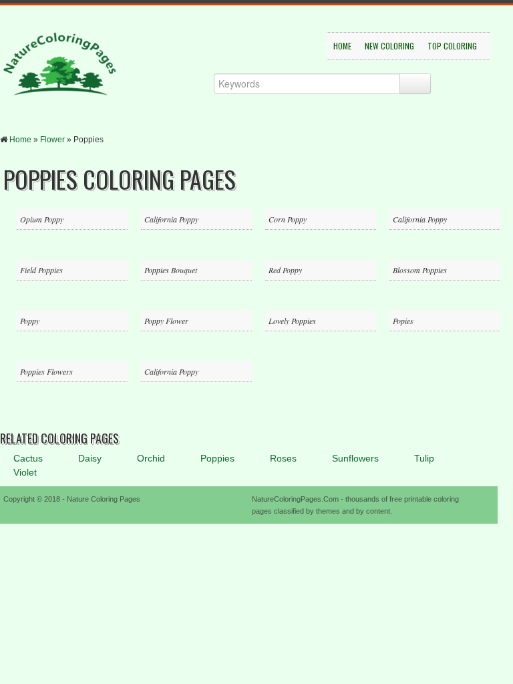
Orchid (151, 458)
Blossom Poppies (420, 270)
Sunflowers (355, 458)
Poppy (29, 320)
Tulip (424, 458)
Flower (52, 139)
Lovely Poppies (292, 320)
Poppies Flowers (46, 371)
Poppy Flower (166, 320)
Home (342, 45)
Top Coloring (452, 45)
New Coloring (389, 45)
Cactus (28, 458)
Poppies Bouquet (170, 270)
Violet (25, 472)
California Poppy (171, 219)
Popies (403, 320)
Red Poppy (285, 270)
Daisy (90, 458)
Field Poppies (41, 270)
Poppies (217, 458)
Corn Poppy (288, 219)
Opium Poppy (41, 219)
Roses (283, 458)
